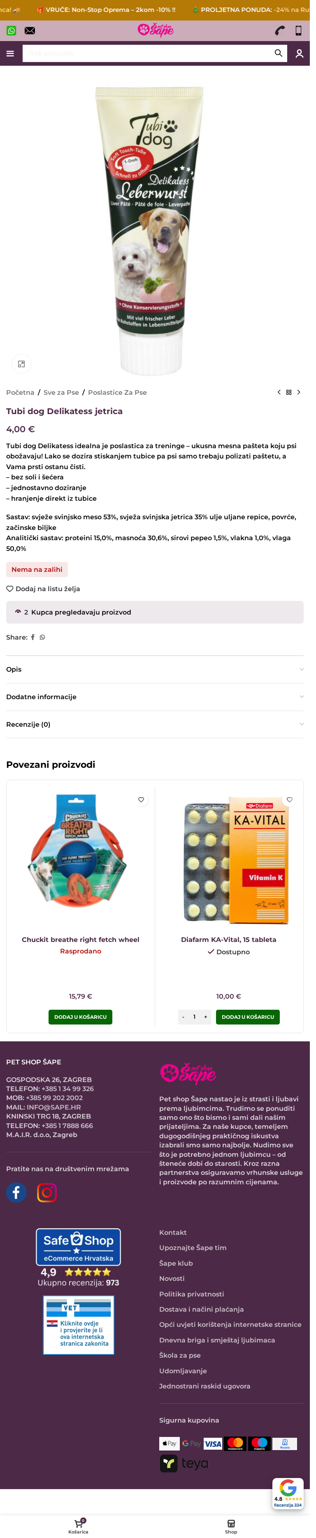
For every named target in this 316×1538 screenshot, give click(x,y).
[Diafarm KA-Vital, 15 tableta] (229, 860)
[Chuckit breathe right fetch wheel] (81, 860)
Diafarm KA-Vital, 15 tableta (228, 940)
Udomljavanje (183, 1371)
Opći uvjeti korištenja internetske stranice (230, 1324)
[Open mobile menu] (10, 53)
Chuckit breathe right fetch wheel (80, 940)
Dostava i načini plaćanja (201, 1309)
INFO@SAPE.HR (54, 1107)
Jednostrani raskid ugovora (205, 1386)
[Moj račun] (299, 53)
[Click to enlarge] (21, 364)
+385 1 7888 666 (67, 1126)
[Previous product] (279, 393)
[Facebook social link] (32, 637)
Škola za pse (180, 1355)
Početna (20, 392)
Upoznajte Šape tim (193, 1248)
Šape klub (176, 1263)
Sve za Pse (61, 392)
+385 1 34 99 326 (68, 1089)
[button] (248, 1017)
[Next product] (299, 393)
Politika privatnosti (191, 1294)
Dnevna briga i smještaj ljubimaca (217, 1340)
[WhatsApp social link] (42, 637)
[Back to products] (289, 393)
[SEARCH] (278, 53)
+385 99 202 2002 (54, 1098)
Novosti (172, 1278)
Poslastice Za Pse (117, 392)
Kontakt (173, 1232)
